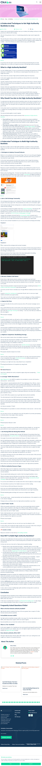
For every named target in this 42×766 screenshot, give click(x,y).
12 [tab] (21, 700)
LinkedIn (32, 651)
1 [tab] (3, 700)
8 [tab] (14, 700)
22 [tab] (37, 700)
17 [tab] (29, 700)
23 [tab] (39, 700)
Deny (10, 764)
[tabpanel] (10, 679)
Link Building (10, 19)
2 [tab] (4, 700)
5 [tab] (9, 700)
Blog (6, 19)
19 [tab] (32, 700)
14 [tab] (24, 700)
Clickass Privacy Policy (5, 744)
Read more (4, 688)
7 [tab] (12, 700)
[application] (17, 265)
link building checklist (22, 532)
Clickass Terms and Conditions (18, 744)
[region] (21, 761)
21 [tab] (35, 700)
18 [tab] (30, 700)
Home (3, 19)
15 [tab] (25, 700)
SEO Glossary (17, 717)
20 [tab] (34, 700)
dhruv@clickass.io (33, 712)
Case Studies (17, 712)
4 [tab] (7, 700)
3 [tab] (6, 700)
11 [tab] (19, 700)
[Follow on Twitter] (11, 656)
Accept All (30, 764)
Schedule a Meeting (6, 737)
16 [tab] (27, 700)
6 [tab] (11, 700)
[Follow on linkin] (13, 656)
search (37, 2)
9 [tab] (16, 700)
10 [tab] (17, 700)
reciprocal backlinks (27, 208)
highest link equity (10, 630)
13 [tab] (22, 700)
